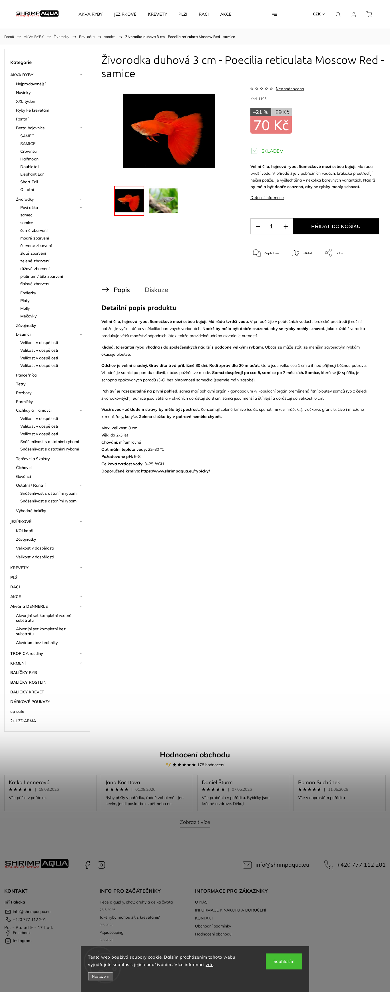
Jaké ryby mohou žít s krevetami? (130, 917)
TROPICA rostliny (26, 653)
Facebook (87, 865)
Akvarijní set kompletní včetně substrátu (43, 618)
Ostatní (27, 189)
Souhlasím (284, 961)
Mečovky (28, 316)
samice (26, 222)
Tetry (21, 384)
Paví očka (29, 207)
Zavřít (366, 271)
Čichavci (23, 467)
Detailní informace (267, 197)
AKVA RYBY (21, 74)
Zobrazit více (195, 822)
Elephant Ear (32, 174)
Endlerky (28, 292)
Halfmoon (29, 159)
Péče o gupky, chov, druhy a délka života (136, 902)
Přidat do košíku (336, 226)
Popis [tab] (122, 289)
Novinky (23, 92)
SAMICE (28, 143)
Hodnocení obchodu (195, 754)
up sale (17, 711)
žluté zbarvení (33, 253)
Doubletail (29, 166)
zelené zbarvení (34, 260)
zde (210, 964)
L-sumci (23, 334)
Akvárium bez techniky (37, 642)
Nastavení (100, 976)
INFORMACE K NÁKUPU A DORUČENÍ (230, 910)
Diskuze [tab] (156, 289)
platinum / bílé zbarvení (41, 276)
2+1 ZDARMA (23, 720)
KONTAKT (204, 918)
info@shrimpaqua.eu (282, 864)
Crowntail (29, 151)
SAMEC (27, 135)
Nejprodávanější (31, 83)
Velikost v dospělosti (39, 342)
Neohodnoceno (290, 89)
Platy (25, 300)
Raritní (22, 119)
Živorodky (25, 199)
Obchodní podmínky (213, 926)
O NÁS (201, 902)
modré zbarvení (34, 238)
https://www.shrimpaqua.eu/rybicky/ (175, 471)
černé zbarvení (33, 230)
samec (26, 215)
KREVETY (19, 567)
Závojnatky (26, 325)
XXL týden (25, 101)
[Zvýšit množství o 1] (286, 226)
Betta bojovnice (30, 127)
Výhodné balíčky (31, 510)
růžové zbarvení (35, 268)
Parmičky (24, 401)
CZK (317, 14)
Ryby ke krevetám (32, 110)
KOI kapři (24, 530)
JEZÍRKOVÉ (20, 521)
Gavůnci (23, 476)
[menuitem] (90, 14)
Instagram (101, 865)
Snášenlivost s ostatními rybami (49, 441)
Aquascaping (111, 932)
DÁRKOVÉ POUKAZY (30, 701)
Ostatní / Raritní (30, 485)
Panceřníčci (26, 375)
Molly (25, 308)
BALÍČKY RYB (23, 672)
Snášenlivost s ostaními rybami (48, 493)
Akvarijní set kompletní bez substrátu (41, 631)
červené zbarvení (36, 245)
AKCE (15, 596)
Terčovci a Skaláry (33, 458)
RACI (15, 586)
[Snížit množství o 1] (258, 226)
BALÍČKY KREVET (27, 692)
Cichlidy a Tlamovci (33, 410)
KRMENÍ (18, 663)
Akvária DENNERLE (29, 606)
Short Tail (29, 181)
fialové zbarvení (34, 283)
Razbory (23, 392)
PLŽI (14, 577)
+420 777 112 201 (361, 864)
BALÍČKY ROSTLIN (28, 682)
